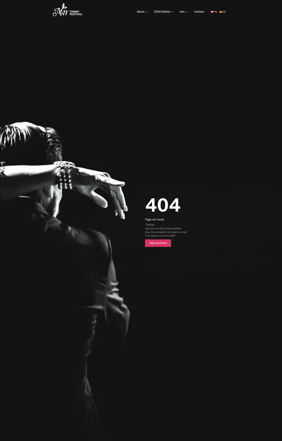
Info (182, 11)
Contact (199, 11)
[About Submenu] (148, 11)
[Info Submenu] (188, 11)
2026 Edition (162, 11)
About (141, 11)
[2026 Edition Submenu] (173, 11)
